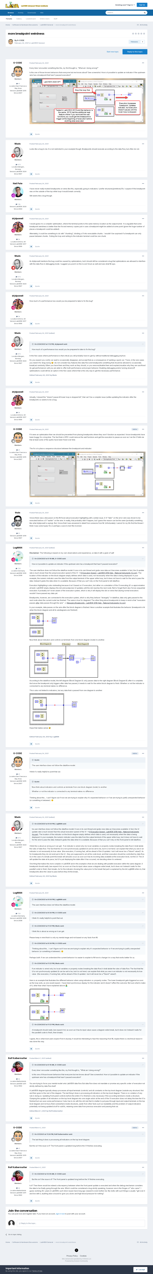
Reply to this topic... (28, 1223)
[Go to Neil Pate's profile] (18, 191)
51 (19, 533)
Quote (37, 134)
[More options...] (143, 63)
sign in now (60, 1214)
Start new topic (113, 52)
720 (19, 568)
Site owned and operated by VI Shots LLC (76, 1259)
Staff (55, 19)
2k (19, 239)
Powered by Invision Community (76, 1261)
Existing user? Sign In (124, 5)
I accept (141, 1270)
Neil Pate (17, 183)
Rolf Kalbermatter (17, 1058)
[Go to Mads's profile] (18, 152)
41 (19, 84)
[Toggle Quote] (33, 344)
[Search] (144, 13)
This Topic (135, 12)
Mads (18, 143)
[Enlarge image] (87, 101)
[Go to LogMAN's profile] (18, 556)
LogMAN (17, 547)
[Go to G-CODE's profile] (10, 41)
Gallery (19, 19)
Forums (9, 19)
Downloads (32, 13)
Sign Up (142, 5)
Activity (20, 13)
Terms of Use (37, 1271)
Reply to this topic (134, 52)
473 (19, 164)
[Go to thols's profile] (18, 521)
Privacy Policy (72, 1256)
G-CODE (20, 40)
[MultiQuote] (31, 134)
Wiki (41, 13)
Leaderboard (31, 19)
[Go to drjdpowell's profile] (18, 227)
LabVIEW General (38, 43)
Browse (11, 13)
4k (19, 1079)
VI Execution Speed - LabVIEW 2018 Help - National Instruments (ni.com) (109, 573)
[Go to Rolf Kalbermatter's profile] (18, 1066)
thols (17, 512)
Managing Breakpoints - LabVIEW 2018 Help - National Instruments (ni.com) (96, 603)
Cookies (83, 1256)
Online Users (44, 19)
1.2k (18, 204)
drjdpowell (17, 218)
